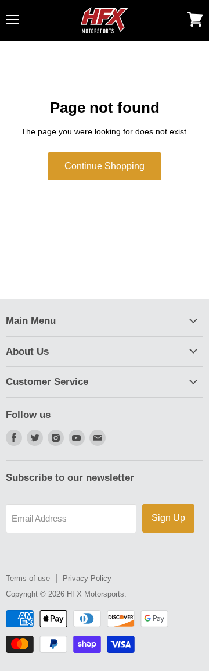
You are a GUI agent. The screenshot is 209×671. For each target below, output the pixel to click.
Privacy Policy (87, 578)
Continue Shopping (104, 166)
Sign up (168, 518)
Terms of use (28, 578)
